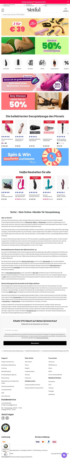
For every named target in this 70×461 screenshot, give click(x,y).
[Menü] (9, 444)
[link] (2, 143)
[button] (68, 2)
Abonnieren (35, 343)
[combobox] (33, 14)
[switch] (5, 455)
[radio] (2, 136)
